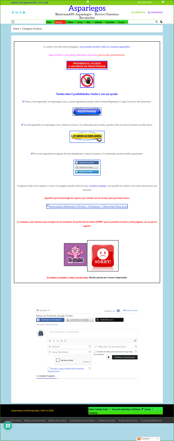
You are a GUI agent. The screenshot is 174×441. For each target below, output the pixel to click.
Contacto (93, 413)
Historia (58, 22)
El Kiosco (136, 409)
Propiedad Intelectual (151, 420)
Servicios (110, 22)
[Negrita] (50, 340)
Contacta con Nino (106, 420)
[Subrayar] (58, 340)
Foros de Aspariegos (121, 409)
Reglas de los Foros (128, 420)
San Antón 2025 (144, 2)
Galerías (98, 22)
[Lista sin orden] (65, 340)
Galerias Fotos (101, 409)
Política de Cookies (57, 420)
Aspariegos (87, 8)
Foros (80, 22)
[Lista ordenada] (61, 340)
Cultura (69, 22)
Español (145, 438)
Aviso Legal (15, 420)
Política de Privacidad (34, 420)
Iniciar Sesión (132, 310)
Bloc (89, 22)
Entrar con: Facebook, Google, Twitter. (54, 315)
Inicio (48, 22)
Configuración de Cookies (82, 420)
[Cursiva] (54, 340)
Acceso (121, 22)
